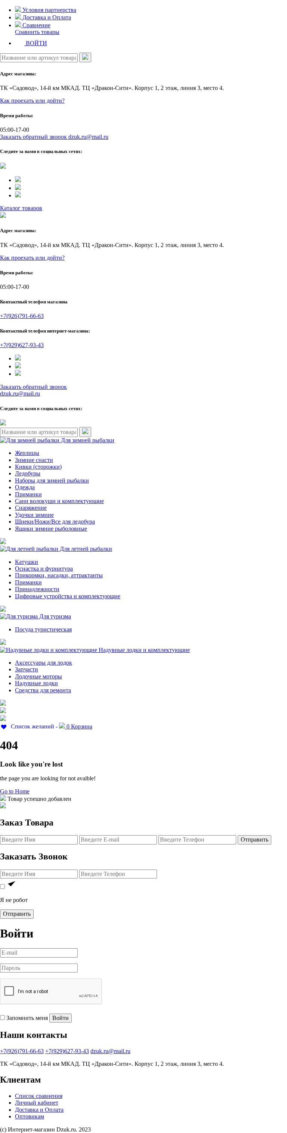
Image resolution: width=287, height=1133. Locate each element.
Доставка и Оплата (46, 17)
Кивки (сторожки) (38, 467)
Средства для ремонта (43, 690)
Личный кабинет (36, 1102)
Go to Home (15, 791)
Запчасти (26, 669)
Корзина (79, 726)
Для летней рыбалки (85, 549)
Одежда (25, 487)
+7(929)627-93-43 (22, 345)
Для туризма (54, 616)
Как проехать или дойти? (32, 100)
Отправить (254, 839)
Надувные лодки (36, 683)
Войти (60, 1018)
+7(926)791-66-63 (22, 316)
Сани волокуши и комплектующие (59, 501)
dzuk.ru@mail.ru (88, 137)
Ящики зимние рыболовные (51, 528)
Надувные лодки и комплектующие (143, 650)
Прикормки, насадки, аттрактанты (59, 575)
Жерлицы (27, 453)
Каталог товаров (21, 208)
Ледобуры (27, 473)
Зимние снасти (34, 460)
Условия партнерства (48, 10)
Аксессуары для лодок (43, 662)
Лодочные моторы (38, 676)
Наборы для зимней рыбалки (52, 480)
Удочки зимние (34, 515)
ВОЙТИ (35, 43)
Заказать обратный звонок (34, 137)
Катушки (26, 562)
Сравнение (35, 25)
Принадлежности (37, 589)
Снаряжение (31, 508)
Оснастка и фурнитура (44, 568)
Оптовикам (29, 1116)
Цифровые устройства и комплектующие (67, 596)
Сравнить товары (37, 32)
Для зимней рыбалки (86, 440)
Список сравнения (38, 1096)
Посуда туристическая (43, 629)
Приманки (28, 494)
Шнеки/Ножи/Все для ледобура (55, 521)
